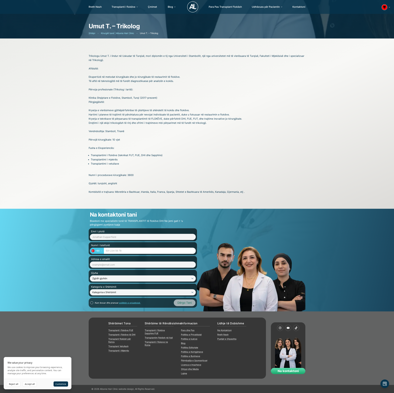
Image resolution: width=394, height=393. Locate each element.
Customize (60, 384)
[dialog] (37, 373)
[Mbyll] (263, 166)
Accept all (30, 384)
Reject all (13, 384)
